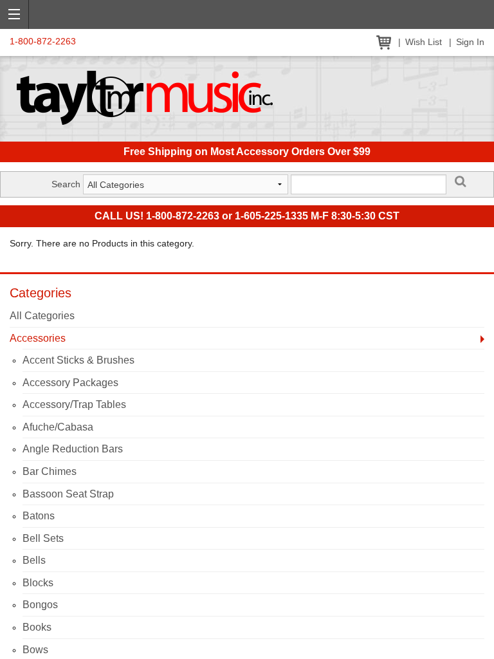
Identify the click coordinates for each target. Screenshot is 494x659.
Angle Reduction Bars (73, 448)
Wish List (423, 42)
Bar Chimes (50, 471)
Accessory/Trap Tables (74, 404)
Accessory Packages (70, 382)
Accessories (38, 338)
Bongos (40, 604)
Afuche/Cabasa (58, 427)
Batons (39, 515)
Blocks (38, 582)
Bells (34, 560)
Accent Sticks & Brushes (78, 360)
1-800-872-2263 (43, 41)
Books (37, 627)
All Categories (42, 315)
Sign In (470, 42)
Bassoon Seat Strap (68, 493)
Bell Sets (43, 538)
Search (65, 184)
